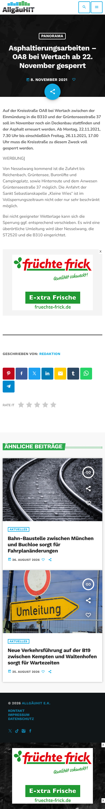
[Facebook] (30, 731)
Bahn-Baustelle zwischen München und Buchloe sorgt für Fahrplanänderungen (51, 544)
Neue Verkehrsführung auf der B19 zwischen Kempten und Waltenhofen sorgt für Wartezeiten (52, 656)
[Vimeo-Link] (18, 7)
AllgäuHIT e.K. (36, 703)
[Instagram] (24, 731)
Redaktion (49, 354)
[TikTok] (17, 731)
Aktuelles (18, 529)
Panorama (52, 36)
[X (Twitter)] (10, 731)
